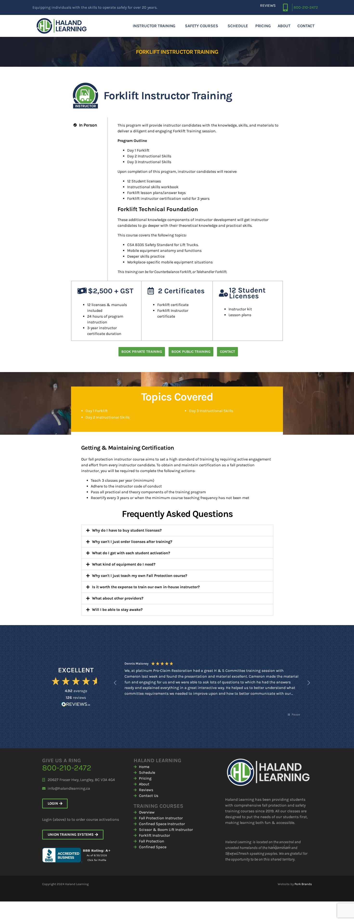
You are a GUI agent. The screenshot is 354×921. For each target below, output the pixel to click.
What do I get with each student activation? (131, 553)
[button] (177, 530)
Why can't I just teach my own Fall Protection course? (139, 575)
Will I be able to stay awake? (117, 609)
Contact (306, 25)
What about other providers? (117, 598)
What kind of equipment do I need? (123, 564)
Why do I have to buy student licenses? (127, 530)
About (284, 25)
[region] (212, 683)
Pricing (263, 25)
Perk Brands (303, 884)
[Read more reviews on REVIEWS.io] (75, 705)
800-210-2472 (306, 7)
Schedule (238, 25)
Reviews (268, 5)
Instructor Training (154, 25)
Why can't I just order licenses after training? (132, 541)
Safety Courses (201, 25)
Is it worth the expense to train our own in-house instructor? (146, 587)
